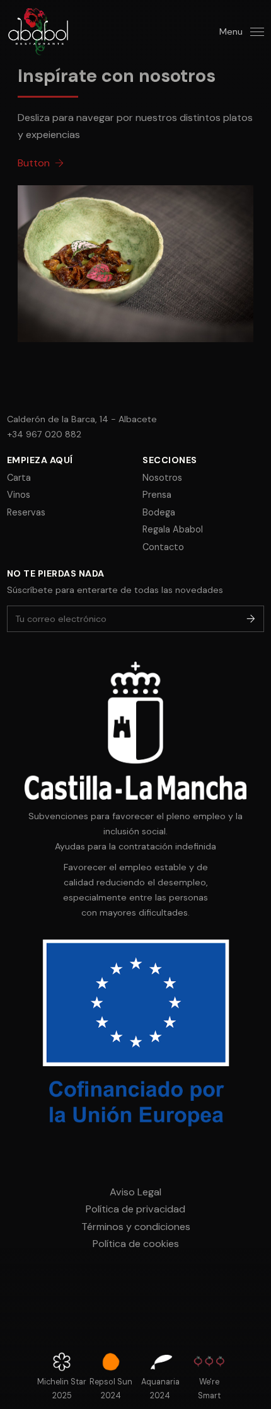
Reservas (26, 512)
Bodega (158, 512)
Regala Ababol (172, 529)
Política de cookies (136, 1243)
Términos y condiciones (135, 1226)
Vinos (18, 494)
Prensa (156, 494)
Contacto (163, 547)
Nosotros (162, 477)
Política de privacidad (135, 1209)
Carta (19, 477)
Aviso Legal (135, 1192)
